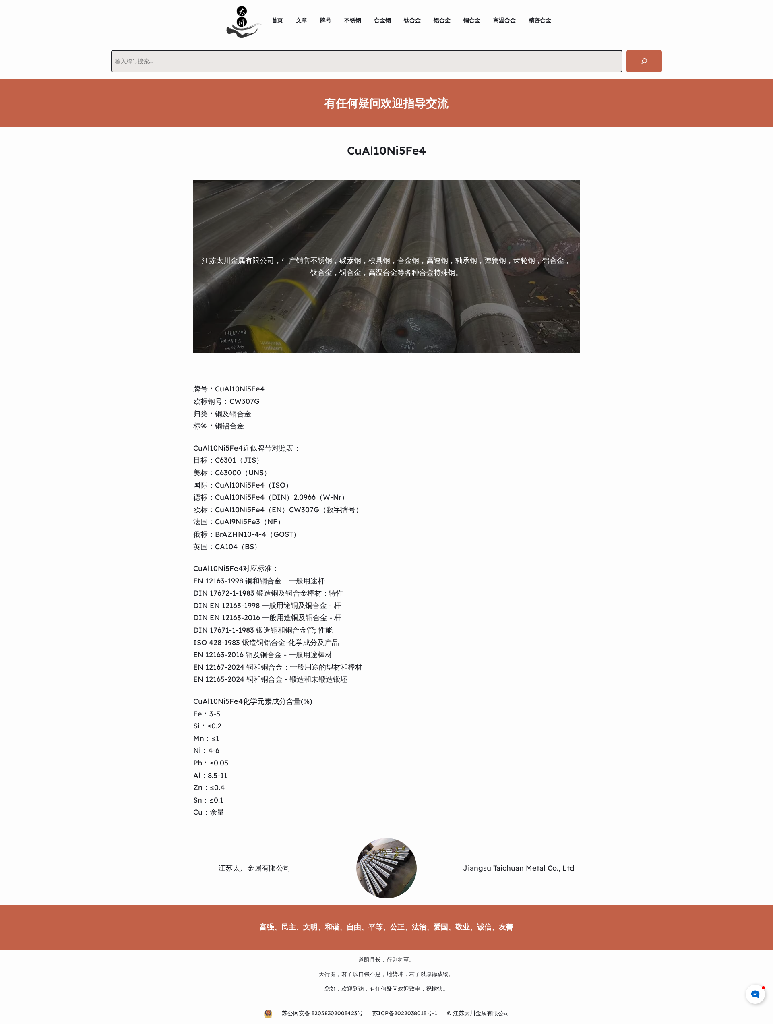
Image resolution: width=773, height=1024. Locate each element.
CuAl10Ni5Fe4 (240, 388)
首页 (277, 20)
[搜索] (644, 61)
